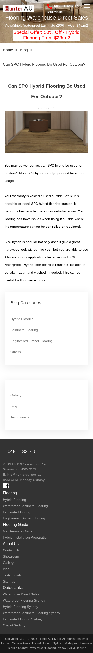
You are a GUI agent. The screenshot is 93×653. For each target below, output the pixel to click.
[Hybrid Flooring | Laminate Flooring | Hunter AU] (18, 8)
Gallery (15, 395)
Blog (24, 50)
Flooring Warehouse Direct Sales (46, 17)
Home (8, 50)
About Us (11, 544)
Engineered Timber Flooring (31, 341)
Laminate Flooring (24, 330)
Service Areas (21, 643)
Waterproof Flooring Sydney (48, 648)
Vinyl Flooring (77, 648)
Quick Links (13, 588)
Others (15, 352)
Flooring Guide (15, 525)
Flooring (10, 493)
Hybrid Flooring (22, 319)
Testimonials (19, 417)
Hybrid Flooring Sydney (47, 643)
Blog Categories (25, 302)
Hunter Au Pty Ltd (50, 639)
